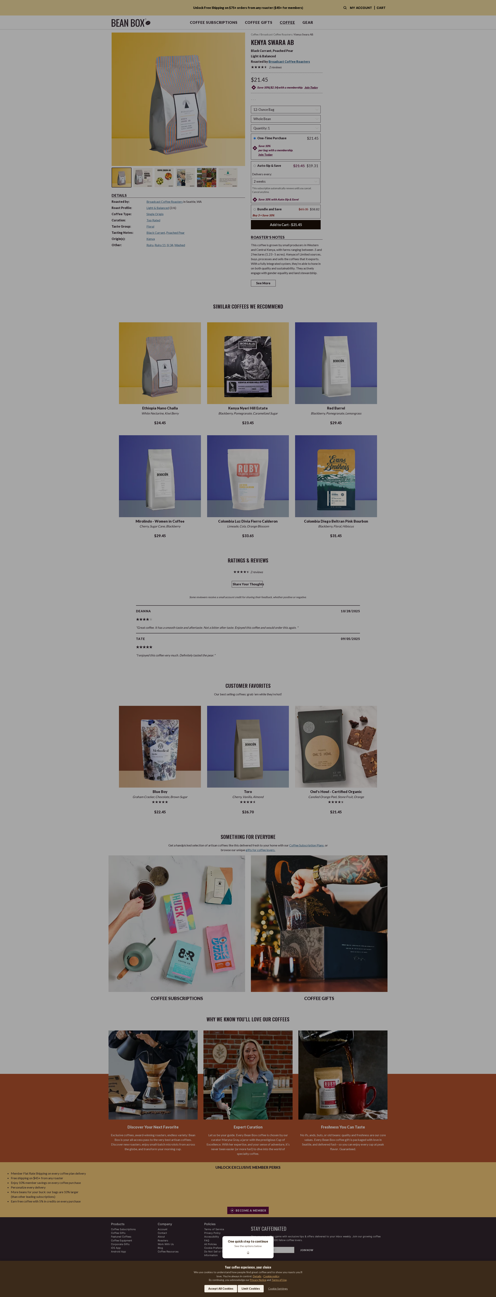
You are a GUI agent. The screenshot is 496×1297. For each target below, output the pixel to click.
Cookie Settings (278, 1288)
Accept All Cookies (220, 1288)
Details (257, 1276)
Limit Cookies (251, 1288)
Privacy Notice (258, 1280)
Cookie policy (271, 1276)
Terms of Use (279, 1280)
